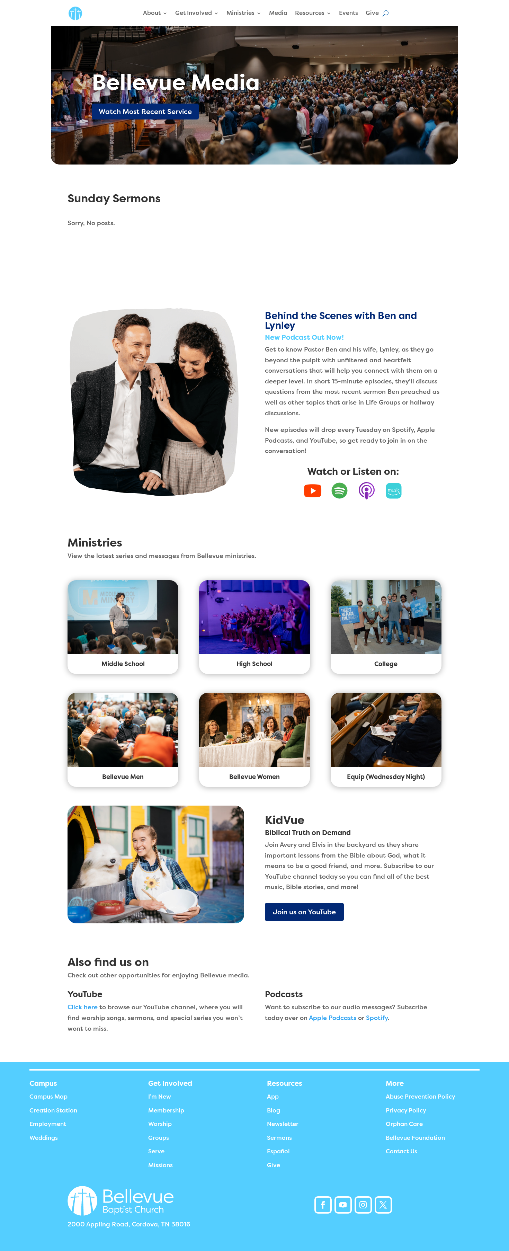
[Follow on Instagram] (363, 1205)
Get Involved (193, 13)
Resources (309, 13)
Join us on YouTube (304, 912)
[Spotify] (339, 490)
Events (348, 13)
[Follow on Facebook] (323, 1205)
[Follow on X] (383, 1205)
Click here (83, 1007)
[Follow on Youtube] (343, 1205)
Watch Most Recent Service (145, 111)
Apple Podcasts (332, 1017)
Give (372, 13)
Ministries (240, 13)
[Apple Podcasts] (366, 490)
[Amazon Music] (393, 490)
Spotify (377, 1017)
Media (278, 13)
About (152, 13)
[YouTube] (312, 490)
